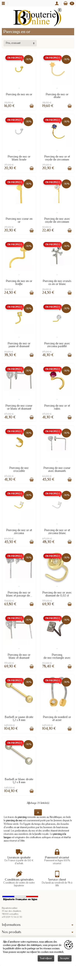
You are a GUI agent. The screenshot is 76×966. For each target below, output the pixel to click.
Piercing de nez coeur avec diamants (57, 469)
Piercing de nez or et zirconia (19, 531)
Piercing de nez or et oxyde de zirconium (57, 158)
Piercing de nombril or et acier (57, 718)
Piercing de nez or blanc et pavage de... (19, 594)
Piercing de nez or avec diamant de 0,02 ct (57, 594)
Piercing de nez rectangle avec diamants (57, 657)
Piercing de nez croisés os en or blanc (57, 282)
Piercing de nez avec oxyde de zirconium (57, 220)
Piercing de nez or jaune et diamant (19, 345)
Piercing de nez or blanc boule (19, 158)
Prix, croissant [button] (13, 43)
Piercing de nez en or (19, 94)
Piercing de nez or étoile (57, 96)
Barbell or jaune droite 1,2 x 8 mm (19, 718)
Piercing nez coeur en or (19, 220)
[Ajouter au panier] (31, 106)
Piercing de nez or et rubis (57, 407)
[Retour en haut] (38, 812)
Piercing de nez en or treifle (19, 282)
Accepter (64, 958)
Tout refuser (46, 958)
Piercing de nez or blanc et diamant (19, 656)
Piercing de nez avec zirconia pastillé (57, 345)
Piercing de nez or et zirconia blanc (57, 531)
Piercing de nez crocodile (19, 469)
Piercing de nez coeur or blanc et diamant (19, 407)
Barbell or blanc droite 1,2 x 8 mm (19, 780)
